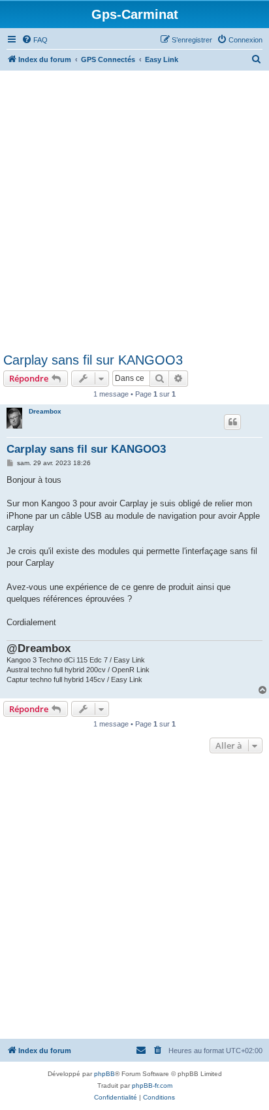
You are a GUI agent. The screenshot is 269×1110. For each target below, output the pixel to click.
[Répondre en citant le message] (232, 422)
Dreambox (45, 411)
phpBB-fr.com (152, 1085)
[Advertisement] (134, 211)
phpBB (104, 1073)
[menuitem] (35, 40)
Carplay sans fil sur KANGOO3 (93, 360)
